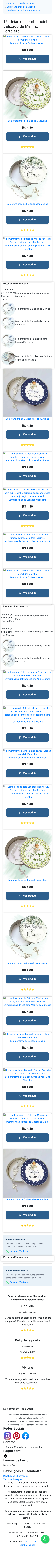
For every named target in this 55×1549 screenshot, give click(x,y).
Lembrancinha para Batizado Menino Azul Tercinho (27, 795)
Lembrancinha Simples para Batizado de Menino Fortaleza (33, 358)
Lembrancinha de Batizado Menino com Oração (27, 541)
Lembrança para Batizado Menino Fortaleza (32, 295)
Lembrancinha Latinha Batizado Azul (27, 757)
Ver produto (30, 58)
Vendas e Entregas (12, 1479)
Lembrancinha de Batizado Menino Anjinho (27, 418)
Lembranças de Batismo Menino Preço (31, 617)
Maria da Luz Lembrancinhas (20, 3)
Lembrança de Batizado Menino (27, 721)
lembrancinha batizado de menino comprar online (27, 1422)
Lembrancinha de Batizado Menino (27, 43)
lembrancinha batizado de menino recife (27, 1418)
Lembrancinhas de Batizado (21, 6)
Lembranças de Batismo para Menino (34, 631)
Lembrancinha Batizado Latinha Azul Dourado (27, 679)
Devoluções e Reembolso (15, 1476)
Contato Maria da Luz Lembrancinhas (24, 1447)
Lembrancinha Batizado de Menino (32, 309)
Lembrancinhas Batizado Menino (23, 10)
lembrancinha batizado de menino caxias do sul (27, 1415)
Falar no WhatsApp (19, 1251)
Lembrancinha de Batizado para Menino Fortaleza (31, 341)
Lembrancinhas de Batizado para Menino (27, 204)
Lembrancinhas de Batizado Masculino (27, 120)
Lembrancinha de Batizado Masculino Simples (27, 460)
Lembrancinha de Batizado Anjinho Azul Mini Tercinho (27, 247)
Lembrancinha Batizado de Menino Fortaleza (32, 323)
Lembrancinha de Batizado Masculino (27, 499)
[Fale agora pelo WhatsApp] (45, 1539)
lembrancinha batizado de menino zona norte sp (27, 1425)
